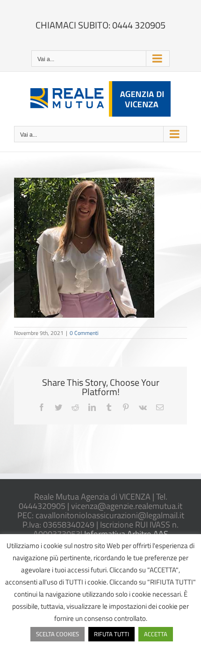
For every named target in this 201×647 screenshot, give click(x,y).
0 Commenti (84, 332)
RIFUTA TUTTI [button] (111, 634)
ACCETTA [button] (155, 634)
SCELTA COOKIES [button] (57, 634)
